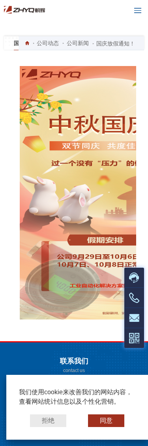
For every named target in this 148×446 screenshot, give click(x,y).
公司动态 (48, 43)
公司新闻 (78, 43)
